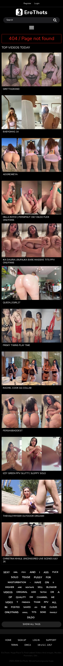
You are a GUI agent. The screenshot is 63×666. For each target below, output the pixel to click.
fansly (53, 612)
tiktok (43, 592)
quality (21, 597)
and (33, 572)
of (10, 597)
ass (46, 572)
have (38, 582)
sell (40, 587)
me (52, 597)
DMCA (28, 645)
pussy (38, 577)
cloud (53, 607)
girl (15, 572)
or (52, 592)
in (6, 607)
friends (26, 602)
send (43, 612)
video (9, 602)
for (48, 577)
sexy (6, 572)
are (20, 587)
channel (42, 597)
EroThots (35, 12)
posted (15, 607)
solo (14, 577)
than (37, 602)
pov (23, 572)
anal (25, 612)
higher (9, 587)
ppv (46, 602)
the (43, 607)
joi (35, 607)
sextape (29, 587)
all (54, 602)
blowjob (51, 587)
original (21, 592)
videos (8, 592)
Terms (14, 645)
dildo (31, 617)
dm (31, 597)
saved (27, 607)
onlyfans (12, 612)
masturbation (17, 582)
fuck (55, 572)
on (47, 582)
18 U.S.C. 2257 (44, 645)
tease (26, 577)
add (33, 592)
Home (8, 640)
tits (34, 612)
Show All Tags (31, 624)
